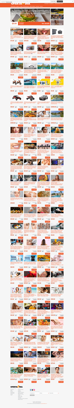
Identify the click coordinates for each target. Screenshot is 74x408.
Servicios (37, 6)
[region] (37, 1)
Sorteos (41, 6)
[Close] (73, 1)
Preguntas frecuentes (20, 389)
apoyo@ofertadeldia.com (44, 403)
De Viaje (21, 6)
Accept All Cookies (59, 1)
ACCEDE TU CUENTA (49, 3)
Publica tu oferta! (20, 396)
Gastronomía (13, 6)
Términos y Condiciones (21, 392)
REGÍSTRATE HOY (59, 3)
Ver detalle (45, 23)
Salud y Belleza (32, 6)
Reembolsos (19, 391)
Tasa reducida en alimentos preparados (23, 398)
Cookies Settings (53, 1)
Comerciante (19, 397)
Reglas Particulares (20, 393)
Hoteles (17, 6)
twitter (32, 390)
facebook (30, 390)
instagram (34, 390)
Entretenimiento (26, 6)
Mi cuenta (19, 390)
